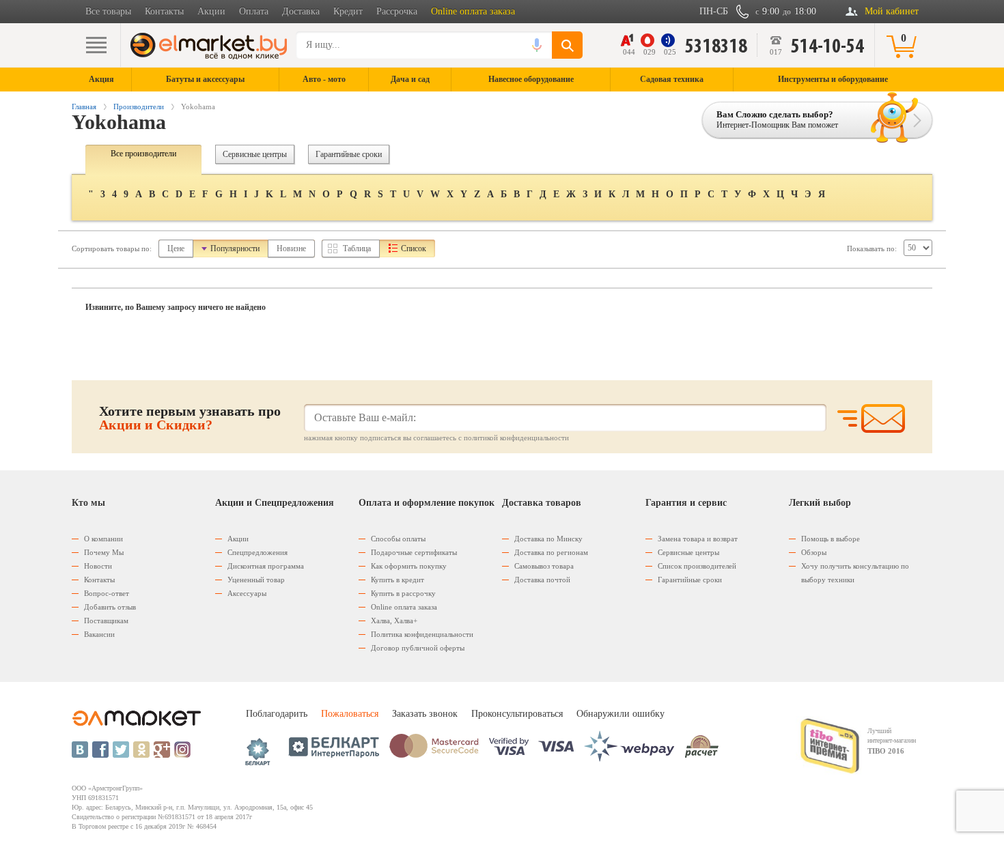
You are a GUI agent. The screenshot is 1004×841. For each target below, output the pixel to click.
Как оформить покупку (409, 566)
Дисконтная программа (265, 566)
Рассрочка (396, 11)
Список (413, 248)
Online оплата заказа (473, 11)
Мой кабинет (892, 11)
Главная (84, 106)
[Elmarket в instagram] (182, 749)
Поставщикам (106, 620)
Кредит (348, 11)
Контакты (164, 11)
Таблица (357, 248)
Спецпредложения (257, 552)
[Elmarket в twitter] (121, 749)
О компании (103, 538)
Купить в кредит (397, 579)
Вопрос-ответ (106, 593)
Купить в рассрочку (403, 593)
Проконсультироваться (517, 714)
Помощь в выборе (830, 538)
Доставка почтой (542, 579)
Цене (175, 248)
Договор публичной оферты (417, 648)
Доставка (301, 11)
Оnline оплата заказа (404, 607)
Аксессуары (246, 593)
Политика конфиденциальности (422, 634)
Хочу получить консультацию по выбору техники (855, 573)
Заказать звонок (425, 714)
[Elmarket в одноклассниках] (141, 749)
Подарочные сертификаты (414, 552)
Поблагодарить (276, 714)
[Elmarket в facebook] (100, 749)
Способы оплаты (398, 538)
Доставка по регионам (551, 552)
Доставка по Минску (548, 538)
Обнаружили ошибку (620, 714)
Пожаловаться (349, 714)
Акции (211, 11)
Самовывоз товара (544, 566)
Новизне (291, 248)
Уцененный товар (256, 579)
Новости (98, 566)
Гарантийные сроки (349, 154)
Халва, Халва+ (394, 620)
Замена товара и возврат (698, 538)
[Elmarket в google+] (162, 749)
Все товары (108, 11)
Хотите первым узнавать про (190, 417)
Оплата (253, 11)
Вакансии (99, 634)
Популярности (235, 248)
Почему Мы (104, 552)
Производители (138, 106)
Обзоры (813, 552)
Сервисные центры (255, 154)
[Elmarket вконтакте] (80, 749)
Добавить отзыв (110, 607)
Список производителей (697, 566)
